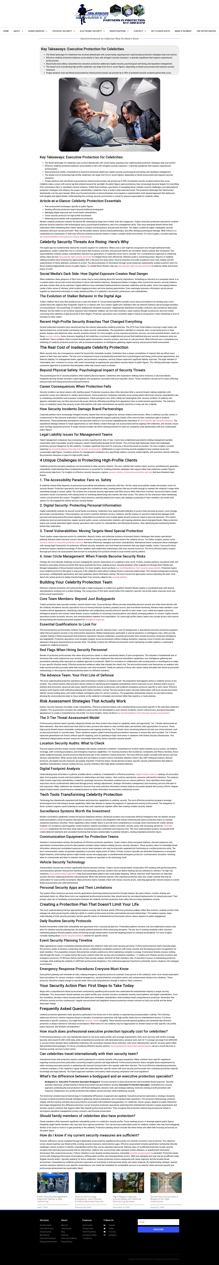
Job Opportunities (206, 31)
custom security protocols (72, 935)
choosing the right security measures (156, 420)
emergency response (94, 619)
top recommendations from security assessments (138, 568)
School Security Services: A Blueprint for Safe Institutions (164, 1199)
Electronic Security (91, 31)
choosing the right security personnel (75, 257)
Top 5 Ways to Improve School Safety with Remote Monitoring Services (127, 1199)
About (17, 31)
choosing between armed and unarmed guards (130, 1046)
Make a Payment (183, 31)
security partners (119, 577)
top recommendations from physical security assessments (66, 237)
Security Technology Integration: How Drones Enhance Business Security (89, 1199)
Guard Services (36, 31)
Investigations (118, 31)
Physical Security (62, 31)
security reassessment (140, 1153)
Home (6, 31)
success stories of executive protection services (130, 472)
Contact (138, 31)
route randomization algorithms (63, 874)
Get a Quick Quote (160, 31)
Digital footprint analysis (146, 774)
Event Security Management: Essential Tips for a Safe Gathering (52, 1199)
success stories (52, 336)
